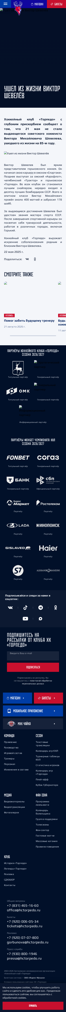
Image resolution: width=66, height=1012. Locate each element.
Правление (10, 742)
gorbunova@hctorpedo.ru (28, 942)
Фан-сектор (42, 830)
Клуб (7, 856)
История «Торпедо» (15, 863)
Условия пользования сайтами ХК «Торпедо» (25, 982)
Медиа (8, 795)
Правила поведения (47, 846)
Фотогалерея (11, 812)
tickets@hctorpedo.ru (24, 926)
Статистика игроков (47, 765)
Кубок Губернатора (47, 785)
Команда (9, 735)
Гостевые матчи (45, 835)
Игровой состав (13, 753)
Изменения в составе (16, 769)
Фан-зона (41, 795)
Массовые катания (46, 841)
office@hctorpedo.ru (24, 910)
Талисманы (42, 824)
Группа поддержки (47, 819)
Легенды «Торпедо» (15, 868)
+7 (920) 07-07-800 (22, 937)
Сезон (39, 735)
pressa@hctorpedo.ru (24, 958)
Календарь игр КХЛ (47, 750)
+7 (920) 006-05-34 (22, 921)
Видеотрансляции (14, 807)
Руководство (11, 747)
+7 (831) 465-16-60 (22, 905)
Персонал (9, 764)
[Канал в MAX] (40, 618)
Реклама (9, 874)
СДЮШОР (9, 879)
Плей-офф (42, 779)
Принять (33, 1005)
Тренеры (9, 758)
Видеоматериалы (14, 801)
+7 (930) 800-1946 (22, 954)
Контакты (9, 885)
